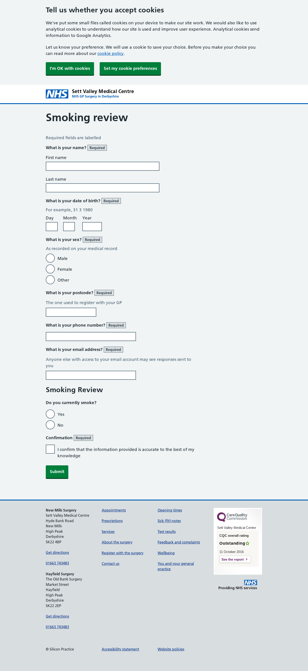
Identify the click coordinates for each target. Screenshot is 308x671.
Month (70, 218)
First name (56, 157)
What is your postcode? (79, 292)
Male (62, 258)
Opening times (170, 510)
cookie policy (110, 53)
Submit (57, 471)
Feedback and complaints (179, 542)
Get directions (57, 552)
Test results (167, 531)
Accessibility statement (120, 649)
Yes (60, 414)
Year (87, 218)
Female (64, 269)
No (60, 425)
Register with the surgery (122, 553)
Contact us (110, 563)
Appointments (114, 510)
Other (63, 280)
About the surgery (117, 542)
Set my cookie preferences (130, 68)
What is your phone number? (85, 325)
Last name (56, 179)
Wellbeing (166, 553)
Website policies (171, 649)
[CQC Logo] (232, 521)
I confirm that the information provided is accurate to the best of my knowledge (125, 452)
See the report (232, 559)
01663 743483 (57, 563)
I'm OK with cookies (70, 68)
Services (108, 531)
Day (50, 218)
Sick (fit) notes (169, 521)
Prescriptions (112, 521)
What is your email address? (83, 349)
